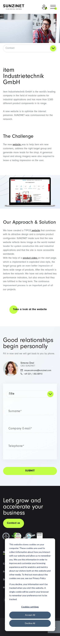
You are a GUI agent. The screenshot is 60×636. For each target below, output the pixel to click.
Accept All (30, 615)
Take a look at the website (30, 309)
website (17, 145)
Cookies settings (30, 606)
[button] (53, 7)
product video (30, 258)
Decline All (30, 623)
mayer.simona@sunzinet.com (37, 371)
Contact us (13, 523)
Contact (10, 48)
